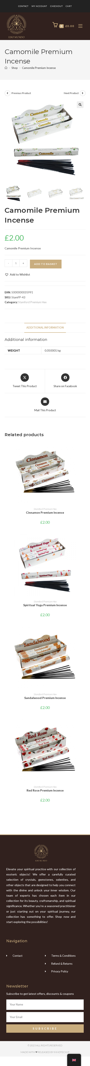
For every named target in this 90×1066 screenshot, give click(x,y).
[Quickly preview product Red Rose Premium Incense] (84, 726)
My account (39, 6)
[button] (80, 104)
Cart (69, 6)
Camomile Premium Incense (39, 68)
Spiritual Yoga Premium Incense (45, 605)
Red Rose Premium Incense (45, 790)
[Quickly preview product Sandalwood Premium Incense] (84, 633)
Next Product (71, 93)
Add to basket (45, 264)
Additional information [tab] (45, 327)
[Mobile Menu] (78, 26)
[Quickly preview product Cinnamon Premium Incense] (84, 448)
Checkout (56, 6)
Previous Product (21, 93)
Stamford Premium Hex (32, 302)
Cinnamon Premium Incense (45, 512)
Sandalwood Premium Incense (45, 698)
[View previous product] (7, 93)
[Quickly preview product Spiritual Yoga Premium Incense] (84, 540)
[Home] (6, 68)
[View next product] (83, 93)
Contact (23, 6)
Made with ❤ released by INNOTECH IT (45, 1052)
